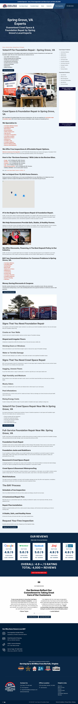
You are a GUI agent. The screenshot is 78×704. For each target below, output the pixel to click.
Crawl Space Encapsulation (10, 134)
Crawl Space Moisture (9, 263)
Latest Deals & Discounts (9, 292)
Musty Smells (7, 267)
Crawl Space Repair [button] (23, 6)
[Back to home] (9, 6)
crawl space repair (49, 117)
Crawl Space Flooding (9, 127)
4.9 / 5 (9, 552)
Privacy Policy (68, 702)
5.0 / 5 (24, 552)
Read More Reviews (32, 616)
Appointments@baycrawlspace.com (29, 689)
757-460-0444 (67, 125)
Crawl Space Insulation (9, 136)
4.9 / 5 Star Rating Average (13, 645)
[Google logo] (8, 545)
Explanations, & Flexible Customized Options (17, 634)
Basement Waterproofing (10, 143)
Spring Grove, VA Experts (18, 47)
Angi (5, 164)
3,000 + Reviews (8, 557)
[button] (5, 90)
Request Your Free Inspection (10, 527)
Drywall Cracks (7, 273)
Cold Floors (6, 279)
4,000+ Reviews (13, 643)
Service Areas (9, 47)
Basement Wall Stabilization (10, 145)
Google (5, 160)
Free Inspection (25, 687)
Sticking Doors (7, 139)
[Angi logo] (54, 545)
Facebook (6, 163)
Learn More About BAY (45, 616)
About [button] (42, 6)
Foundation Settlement (9, 276)
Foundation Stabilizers (9, 142)
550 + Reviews (54, 557)
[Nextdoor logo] (23, 545)
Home (3, 47)
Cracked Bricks (7, 271)
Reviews (59, 689)
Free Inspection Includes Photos (15, 632)
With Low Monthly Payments (13, 640)
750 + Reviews (39, 557)
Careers (59, 691)
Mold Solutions (7, 128)
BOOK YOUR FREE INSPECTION (39, 572)
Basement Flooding (8, 277)
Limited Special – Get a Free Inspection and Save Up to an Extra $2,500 (39, 1)
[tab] (23, 108)
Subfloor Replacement (9, 131)
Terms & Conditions (60, 702)
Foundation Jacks (8, 140)
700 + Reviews (24, 557)
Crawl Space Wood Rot (9, 274)
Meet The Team (61, 687)
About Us (60, 686)
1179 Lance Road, (47, 685)
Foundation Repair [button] (34, 6)
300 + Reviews (69, 557)
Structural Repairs (8, 130)
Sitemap (74, 702)
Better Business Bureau (9, 166)
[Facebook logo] (39, 545)
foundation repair (7, 119)
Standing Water (7, 266)
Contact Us (49, 6)
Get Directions (44, 687)
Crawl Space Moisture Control (11, 125)
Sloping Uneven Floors (9, 137)
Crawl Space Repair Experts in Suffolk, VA (16, 170)
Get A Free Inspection (8, 70)
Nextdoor (6, 161)
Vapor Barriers (7, 133)
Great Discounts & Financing (14, 638)
